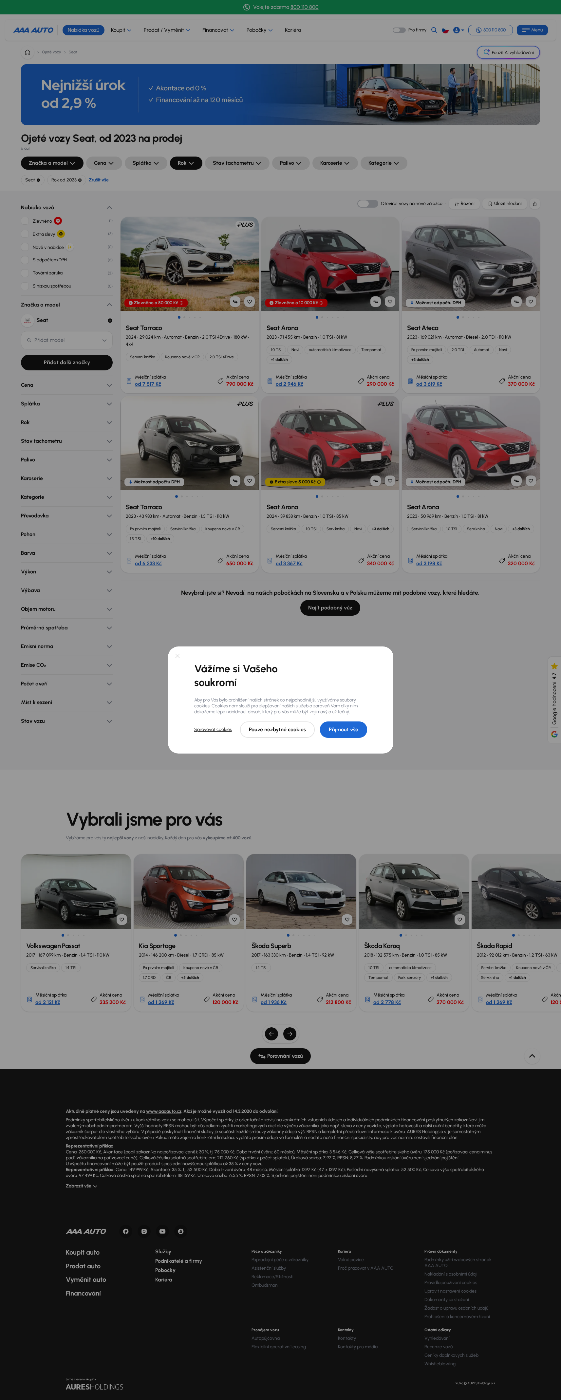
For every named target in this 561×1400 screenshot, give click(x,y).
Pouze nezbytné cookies (277, 729)
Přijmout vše (343, 729)
